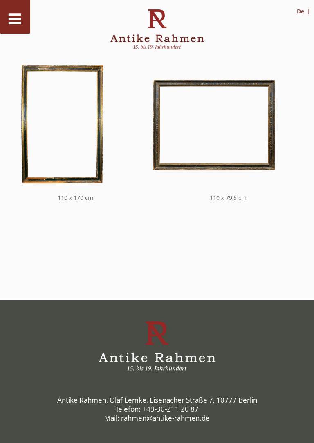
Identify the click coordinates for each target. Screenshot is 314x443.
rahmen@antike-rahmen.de (165, 418)
